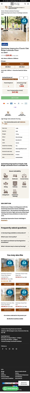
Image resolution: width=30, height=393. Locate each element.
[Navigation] (1, 4)
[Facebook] (2, 348)
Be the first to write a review (15, 318)
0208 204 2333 (23, 0)
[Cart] (28, 4)
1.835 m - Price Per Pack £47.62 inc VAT (14, 71)
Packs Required (8, 83)
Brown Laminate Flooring (11, 11)
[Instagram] (9, 348)
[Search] (24, 4)
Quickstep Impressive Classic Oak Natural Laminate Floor (6, 275)
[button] (15, 318)
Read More (4, 220)
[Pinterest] (13, 348)
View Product (7, 284)
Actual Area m (7, 77)
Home (2, 11)
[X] (6, 348)
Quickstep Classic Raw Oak (21, 303)
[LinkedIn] (16, 348)
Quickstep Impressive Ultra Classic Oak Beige (7, 303)
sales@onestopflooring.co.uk (11, 0)
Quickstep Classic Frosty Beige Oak (21, 274)
